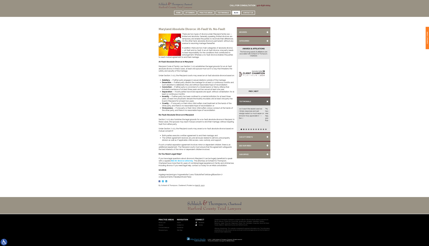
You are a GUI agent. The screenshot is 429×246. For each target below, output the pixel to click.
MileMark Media (230, 240)
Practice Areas (206, 13)
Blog (236, 13)
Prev (251, 91)
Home (178, 13)
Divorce (161, 225)
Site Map (179, 230)
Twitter (201, 225)
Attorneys (190, 13)
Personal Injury (163, 230)
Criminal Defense (164, 227)
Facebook (201, 222)
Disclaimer (180, 227)
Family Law (162, 222)
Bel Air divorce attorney (182, 161)
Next (256, 91)
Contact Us (248, 13)
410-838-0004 (263, 5)
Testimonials (223, 13)
